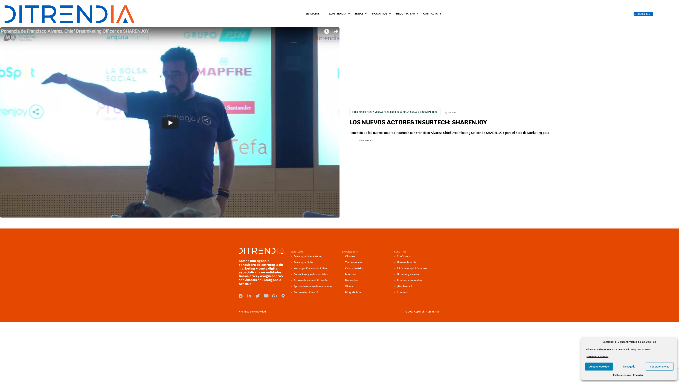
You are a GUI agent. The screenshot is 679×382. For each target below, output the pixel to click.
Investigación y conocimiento (311, 268)
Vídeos (349, 286)
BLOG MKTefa (405, 13)
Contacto (430, 13)
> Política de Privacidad (252, 311)
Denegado (629, 366)
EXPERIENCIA (337, 13)
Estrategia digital (304, 262)
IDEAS (359, 13)
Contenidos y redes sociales (311, 274)
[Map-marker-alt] (283, 296)
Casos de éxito (354, 268)
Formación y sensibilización (310, 280)
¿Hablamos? (404, 286)
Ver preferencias (659, 366)
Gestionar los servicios (597, 356)
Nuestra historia (407, 262)
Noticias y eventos (408, 274)
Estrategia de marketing (308, 256)
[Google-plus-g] (274, 296)
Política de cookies (622, 375)
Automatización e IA (306, 292)
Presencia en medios (409, 280)
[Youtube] (266, 296)
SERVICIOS (313, 13)
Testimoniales (353, 262)
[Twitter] (258, 296)
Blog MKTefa (353, 292)
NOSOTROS (379, 13)
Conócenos (404, 256)
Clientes (350, 256)
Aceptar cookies (599, 366)
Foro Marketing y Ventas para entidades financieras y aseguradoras (395, 112)
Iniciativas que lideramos (412, 268)
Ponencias (351, 280)
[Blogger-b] (241, 296)
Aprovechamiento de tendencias (313, 286)
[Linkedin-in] (249, 296)
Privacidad (638, 375)
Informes (350, 274)
